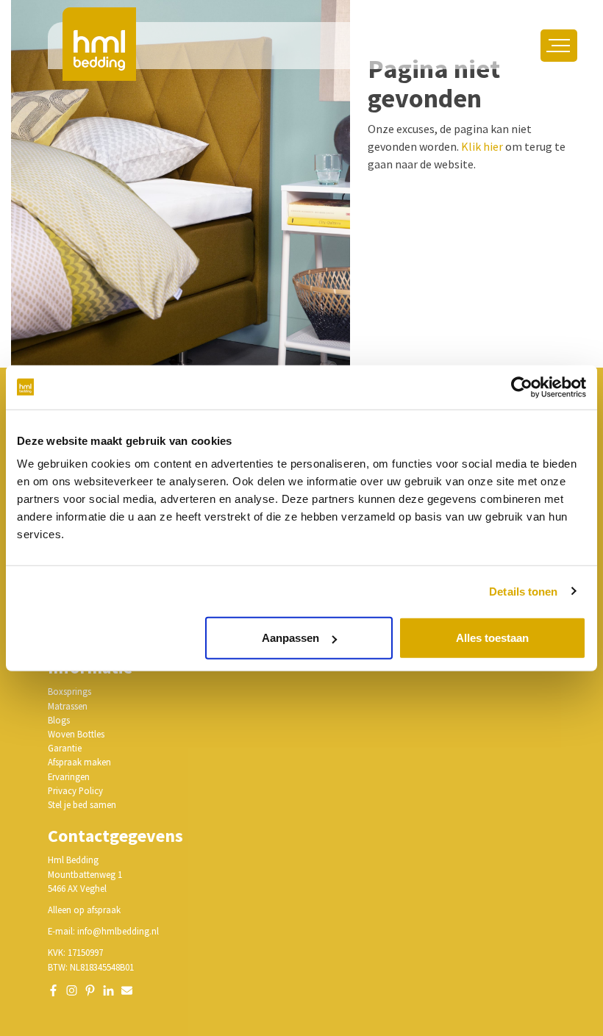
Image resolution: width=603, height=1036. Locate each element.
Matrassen (68, 706)
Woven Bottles (76, 734)
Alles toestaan (492, 638)
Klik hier (482, 146)
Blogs (59, 720)
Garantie (65, 748)
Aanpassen (290, 638)
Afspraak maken (79, 762)
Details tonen (523, 591)
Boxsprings (69, 691)
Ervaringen (69, 776)
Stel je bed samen (82, 804)
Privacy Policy (75, 790)
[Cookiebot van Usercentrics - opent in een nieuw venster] (521, 387)
